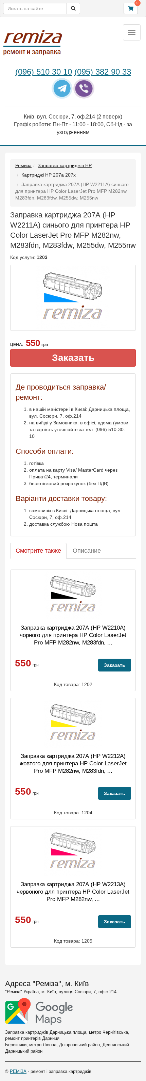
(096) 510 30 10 (43, 71)
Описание (87, 550)
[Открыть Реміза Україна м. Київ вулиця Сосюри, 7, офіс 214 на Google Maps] (39, 1011)
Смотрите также (38, 550)
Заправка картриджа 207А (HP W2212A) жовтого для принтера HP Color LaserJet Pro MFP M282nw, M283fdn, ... (73, 763)
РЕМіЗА (18, 1071)
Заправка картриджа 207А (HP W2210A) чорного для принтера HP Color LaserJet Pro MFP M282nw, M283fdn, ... (73, 635)
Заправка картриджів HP (65, 165)
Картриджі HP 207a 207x (48, 175)
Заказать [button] (73, 357)
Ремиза (23, 165)
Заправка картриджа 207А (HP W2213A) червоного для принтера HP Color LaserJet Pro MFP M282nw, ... (73, 891)
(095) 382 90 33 (102, 71)
